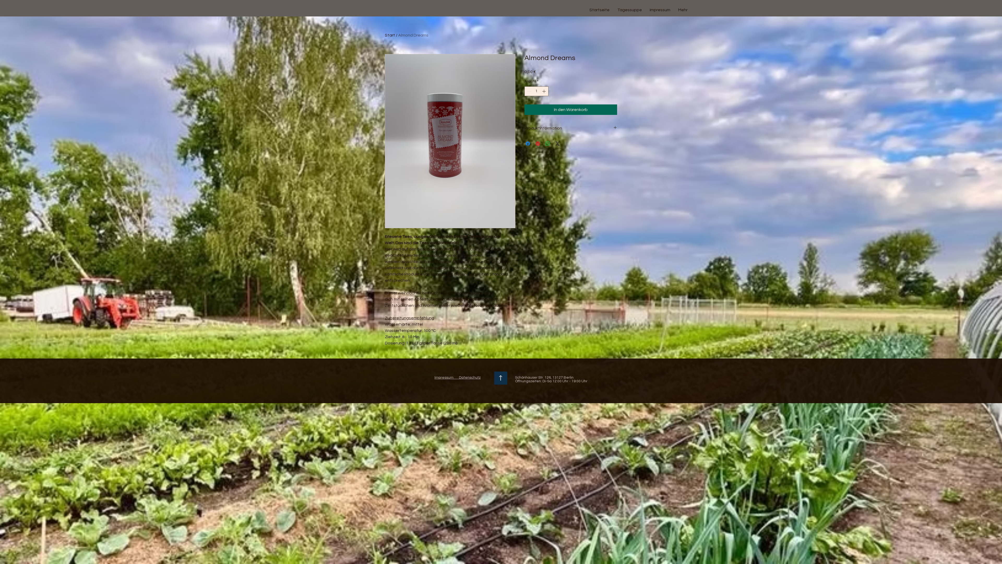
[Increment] (544, 91)
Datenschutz (467, 377)
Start (390, 35)
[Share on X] (557, 143)
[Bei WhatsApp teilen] (548, 143)
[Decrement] (528, 91)
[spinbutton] (536, 91)
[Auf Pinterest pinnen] (538, 143)
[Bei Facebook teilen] (528, 143)
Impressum (444, 377)
